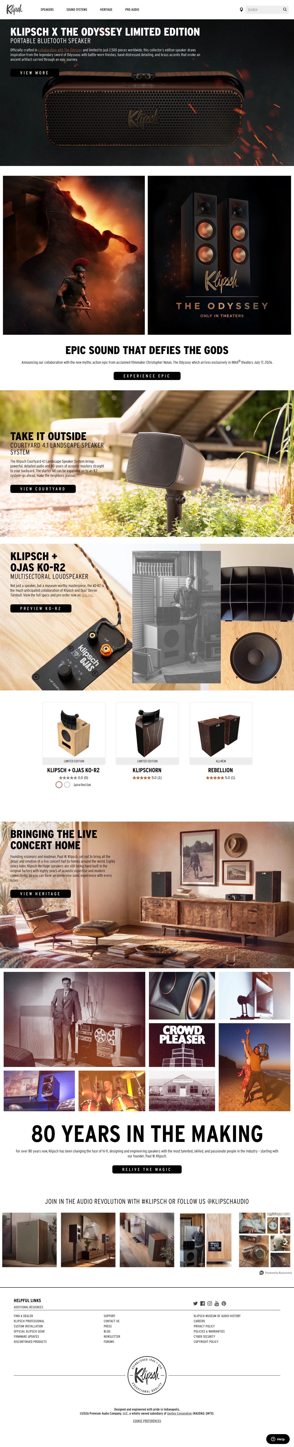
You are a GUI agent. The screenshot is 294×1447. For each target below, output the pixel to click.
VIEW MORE (34, 72)
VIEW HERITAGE (40, 893)
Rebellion (220, 770)
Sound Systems (77, 9)
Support (109, 1316)
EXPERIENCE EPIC (147, 376)
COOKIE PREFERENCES (147, 1421)
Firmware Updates (26, 1336)
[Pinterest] (224, 1303)
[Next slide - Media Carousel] (285, 1241)
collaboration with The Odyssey (60, 50)
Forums (109, 1342)
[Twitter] (195, 1303)
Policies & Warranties (209, 1331)
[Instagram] (209, 1303)
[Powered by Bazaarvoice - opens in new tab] (276, 1273)
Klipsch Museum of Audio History (217, 1316)
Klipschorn (147, 770)
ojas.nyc (87, 595)
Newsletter (112, 1336)
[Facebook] (202, 1303)
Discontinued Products (30, 1342)
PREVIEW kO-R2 (41, 608)
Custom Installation (28, 1326)
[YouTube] (217, 1303)
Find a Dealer (23, 1316)
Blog (107, 1331)
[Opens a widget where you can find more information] (278, 1439)
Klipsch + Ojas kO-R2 (73, 770)
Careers (199, 1321)
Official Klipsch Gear (29, 1331)
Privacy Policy (204, 1326)
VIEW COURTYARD (43, 488)
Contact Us (111, 1321)
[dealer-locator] (241, 10)
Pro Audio (132, 9)
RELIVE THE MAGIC (147, 1169)
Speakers (47, 9)
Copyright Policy (206, 1342)
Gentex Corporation (179, 1413)
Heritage (106, 9)
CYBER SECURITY (204, 1336)
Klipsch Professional (29, 1321)
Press (108, 1326)
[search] (285, 9)
